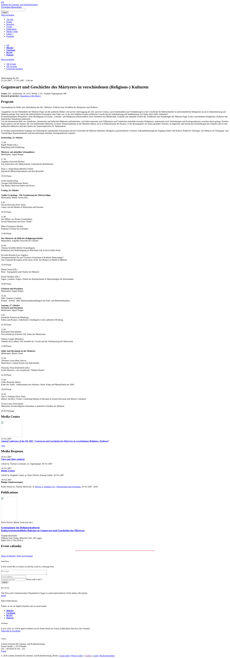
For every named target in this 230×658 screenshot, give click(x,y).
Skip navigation (7, 15)
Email (3, 595)
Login (95, 656)
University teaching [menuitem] (14, 69)
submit (4, 582)
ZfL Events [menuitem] (11, 64)
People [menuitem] (9, 22)
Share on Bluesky (8, 556)
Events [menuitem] (9, 27)
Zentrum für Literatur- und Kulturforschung (19, 4)
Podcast (9, 55)
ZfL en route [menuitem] (11, 66)
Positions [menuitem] (10, 36)
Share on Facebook (25, 556)
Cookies (88, 656)
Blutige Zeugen (8, 471)
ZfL (2, 2)
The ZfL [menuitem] (10, 19)
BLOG (9, 52)
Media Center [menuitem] (12, 31)
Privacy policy (77, 656)
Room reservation (107, 656)
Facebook (10, 50)
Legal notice (64, 656)
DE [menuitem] (7, 45)
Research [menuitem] (10, 24)
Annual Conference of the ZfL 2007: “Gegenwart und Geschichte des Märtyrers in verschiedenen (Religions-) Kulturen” (55, 441)
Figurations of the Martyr (30, 96)
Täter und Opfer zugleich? (13, 459)
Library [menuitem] (9, 34)
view (3, 446)
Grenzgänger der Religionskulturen (43, 529)
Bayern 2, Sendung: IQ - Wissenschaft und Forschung (58, 487)
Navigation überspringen (11, 7)
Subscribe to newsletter (10, 631)
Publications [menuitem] (11, 29)
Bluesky (10, 48)
